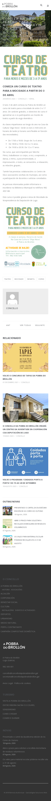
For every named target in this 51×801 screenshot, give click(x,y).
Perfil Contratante (11, 627)
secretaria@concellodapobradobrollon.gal (21, 676)
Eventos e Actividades (25, 610)
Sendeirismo (9, 709)
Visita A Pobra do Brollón (17, 701)
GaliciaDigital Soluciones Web (36, 793)
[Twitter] (21, 789)
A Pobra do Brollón (11, 586)
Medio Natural (8, 623)
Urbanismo (6, 618)
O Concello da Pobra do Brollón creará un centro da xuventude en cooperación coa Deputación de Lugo (25, 429)
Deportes (6, 614)
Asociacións (16, 590)
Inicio (6, 33)
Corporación (8, 598)
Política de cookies (22, 683)
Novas (15, 33)
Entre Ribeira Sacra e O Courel (19, 705)
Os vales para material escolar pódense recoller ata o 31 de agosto (28, 540)
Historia (6, 590)
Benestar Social (9, 602)
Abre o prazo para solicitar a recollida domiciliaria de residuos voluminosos (30, 523)
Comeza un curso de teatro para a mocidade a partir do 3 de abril (23, 91)
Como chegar (10, 713)
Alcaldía (5, 593)
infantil (31, 279)
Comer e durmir (11, 718)
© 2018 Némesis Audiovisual (14, 793)
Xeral (31, 99)
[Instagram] (26, 789)
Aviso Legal (8, 683)
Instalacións (8, 610)
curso (41, 279)
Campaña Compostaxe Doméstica (18, 631)
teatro (7, 279)
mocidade (19, 279)
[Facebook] (30, 789)
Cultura (5, 606)
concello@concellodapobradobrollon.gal (20, 673)
